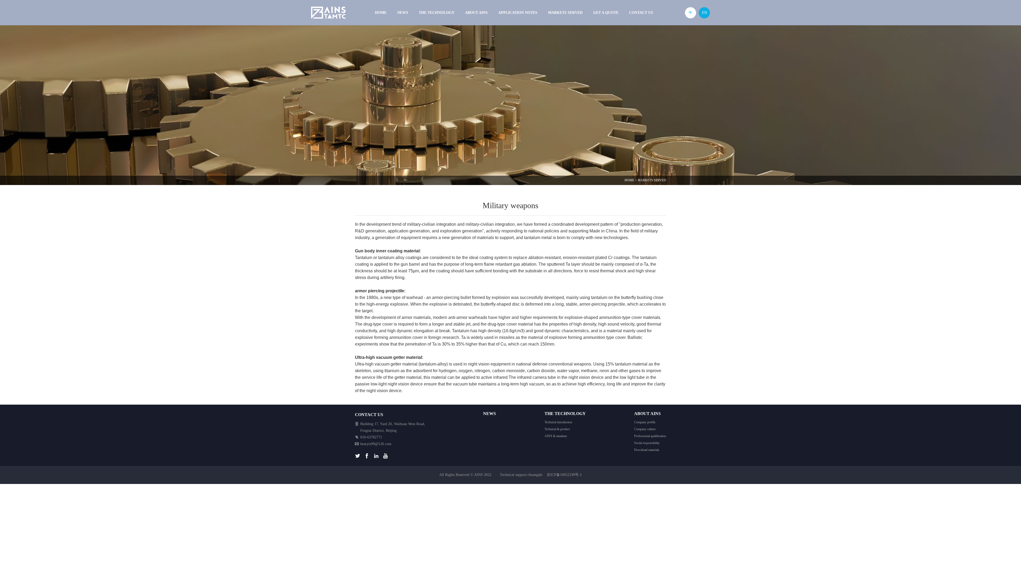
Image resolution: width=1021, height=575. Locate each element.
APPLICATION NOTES (517, 13)
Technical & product (557, 429)
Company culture (645, 429)
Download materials (646, 450)
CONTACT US (641, 13)
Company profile (644, 422)
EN (704, 13)
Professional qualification (650, 436)
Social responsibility (647, 443)
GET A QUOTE (605, 13)
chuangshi (535, 475)
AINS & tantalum (556, 436)
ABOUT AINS (476, 13)
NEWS (402, 13)
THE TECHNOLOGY (436, 13)
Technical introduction (558, 422)
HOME (381, 13)
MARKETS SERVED (565, 13)
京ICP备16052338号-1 (564, 475)
